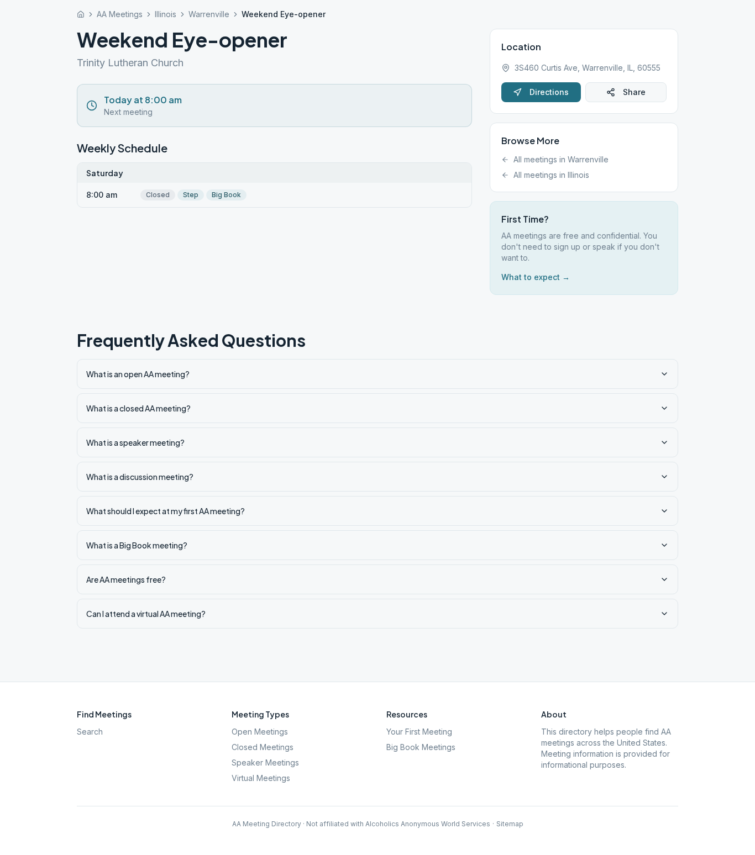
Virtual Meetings (261, 778)
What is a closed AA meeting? (138, 408)
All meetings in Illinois (551, 175)
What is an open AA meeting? (138, 374)
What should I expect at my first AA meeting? (165, 511)
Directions (549, 92)
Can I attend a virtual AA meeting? (146, 614)
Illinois (165, 14)
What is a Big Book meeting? (136, 545)
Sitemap (509, 824)
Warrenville (208, 14)
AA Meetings (120, 14)
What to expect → (535, 277)
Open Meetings (260, 731)
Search (90, 731)
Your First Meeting (419, 731)
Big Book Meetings (420, 747)
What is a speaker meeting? (135, 442)
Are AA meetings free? (126, 579)
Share (634, 92)
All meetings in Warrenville (561, 159)
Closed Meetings (262, 747)
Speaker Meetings (265, 762)
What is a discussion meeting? (139, 477)
